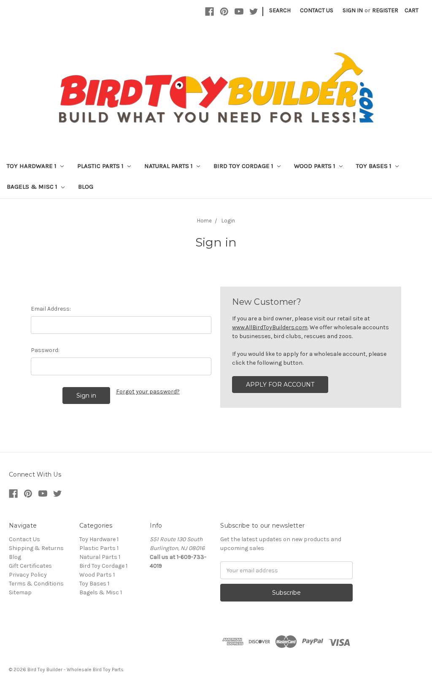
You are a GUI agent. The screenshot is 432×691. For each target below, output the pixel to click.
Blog (85, 186)
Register (385, 10)
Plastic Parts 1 (101, 166)
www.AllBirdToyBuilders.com (270, 327)
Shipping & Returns (36, 548)
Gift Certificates (30, 565)
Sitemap (20, 592)
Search (280, 10)
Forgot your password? (148, 391)
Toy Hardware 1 (32, 166)
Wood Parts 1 (315, 166)
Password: (45, 350)
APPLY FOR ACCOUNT (280, 384)
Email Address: (51, 308)
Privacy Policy (28, 574)
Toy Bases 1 (374, 166)
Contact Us (316, 10)
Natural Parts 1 (169, 166)
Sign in (353, 10)
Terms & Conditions (36, 583)
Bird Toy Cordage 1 (244, 166)
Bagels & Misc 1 (33, 186)
